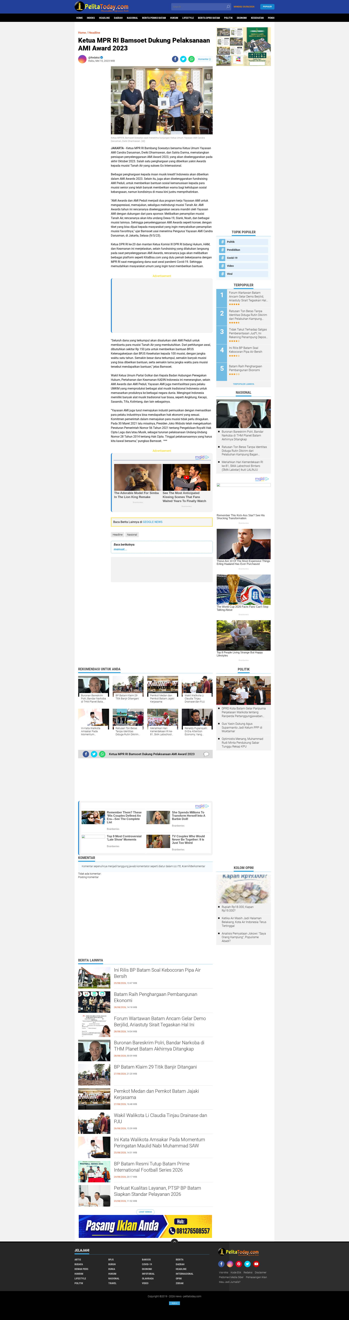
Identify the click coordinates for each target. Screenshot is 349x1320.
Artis (78, 1259)
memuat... (120, 549)
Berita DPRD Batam (209, 17)
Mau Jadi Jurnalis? (229, 1281)
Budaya (79, 1264)
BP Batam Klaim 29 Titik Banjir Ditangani (155, 1067)
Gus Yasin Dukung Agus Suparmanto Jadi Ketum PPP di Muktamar (242, 727)
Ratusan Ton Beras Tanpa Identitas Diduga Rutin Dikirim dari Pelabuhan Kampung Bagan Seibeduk (248, 315)
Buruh (112, 1264)
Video (230, 265)
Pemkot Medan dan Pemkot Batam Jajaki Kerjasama (156, 1094)
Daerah (118, 17)
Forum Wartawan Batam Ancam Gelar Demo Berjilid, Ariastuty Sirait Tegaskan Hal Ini (160, 1021)
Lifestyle (188, 17)
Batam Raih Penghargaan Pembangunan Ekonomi (155, 997)
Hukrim (79, 1273)
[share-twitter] (183, 59)
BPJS (111, 1259)
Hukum (174, 17)
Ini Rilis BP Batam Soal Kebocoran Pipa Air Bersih (157, 973)
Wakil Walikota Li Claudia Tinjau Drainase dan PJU (160, 1118)
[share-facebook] (175, 59)
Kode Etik (236, 1272)
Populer (267, 6)
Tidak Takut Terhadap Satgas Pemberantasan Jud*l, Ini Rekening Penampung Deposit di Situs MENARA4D (248, 333)
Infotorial (148, 1273)
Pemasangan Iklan (256, 1277)
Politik (228, 17)
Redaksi (248, 1272)
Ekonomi (242, 17)
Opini (179, 1278)
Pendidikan (233, 249)
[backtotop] (174, 1242)
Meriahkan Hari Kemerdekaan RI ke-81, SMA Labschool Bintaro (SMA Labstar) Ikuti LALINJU (242, 465)
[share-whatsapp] (191, 59)
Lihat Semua (145, 1212)
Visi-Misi (223, 1272)
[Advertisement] (92, 120)
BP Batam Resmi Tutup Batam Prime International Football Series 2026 (151, 1167)
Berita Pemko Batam (154, 17)
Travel (112, 1283)
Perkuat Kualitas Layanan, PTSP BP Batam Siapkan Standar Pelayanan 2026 (157, 1191)
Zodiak (180, 1283)
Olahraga (148, 1278)
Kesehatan (257, 17)
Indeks (91, 17)
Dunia (111, 1269)
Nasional (132, 17)
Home (79, 17)
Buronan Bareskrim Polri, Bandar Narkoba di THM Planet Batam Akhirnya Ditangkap (159, 1046)
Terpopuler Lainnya (243, 384)
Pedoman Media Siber (231, 1277)
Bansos (146, 1259)
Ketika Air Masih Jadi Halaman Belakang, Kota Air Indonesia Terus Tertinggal (244, 922)
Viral (229, 273)
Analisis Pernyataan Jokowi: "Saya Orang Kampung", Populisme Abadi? (244, 937)
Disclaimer (260, 1272)
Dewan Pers (81, 1269)
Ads (174, 1303)
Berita (179, 1259)
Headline (104, 17)
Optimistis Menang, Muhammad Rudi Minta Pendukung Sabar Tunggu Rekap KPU (242, 742)
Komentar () (204, 59)
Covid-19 (232, 257)
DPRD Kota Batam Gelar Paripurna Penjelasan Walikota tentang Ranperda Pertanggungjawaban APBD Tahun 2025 (244, 712)
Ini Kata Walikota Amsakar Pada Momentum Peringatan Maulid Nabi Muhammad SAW (159, 1142)
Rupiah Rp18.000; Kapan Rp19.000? (238, 908)
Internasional (184, 1273)
